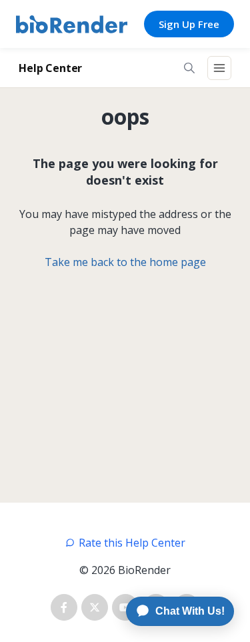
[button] (189, 68)
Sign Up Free (189, 24)
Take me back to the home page (125, 262)
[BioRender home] (71, 24)
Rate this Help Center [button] (132, 542)
